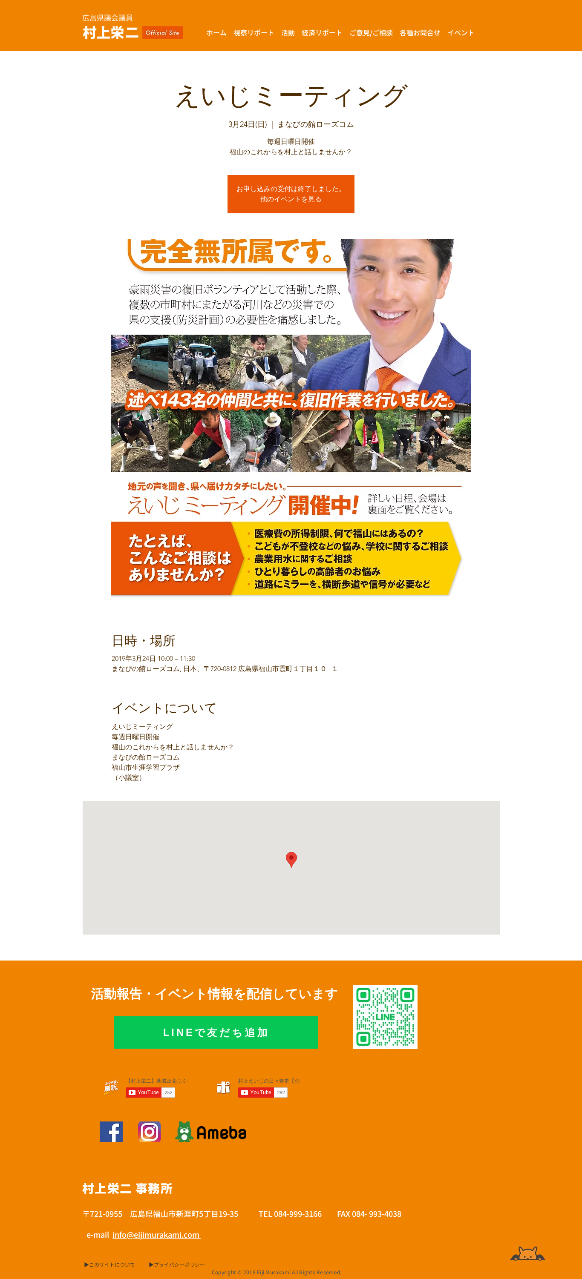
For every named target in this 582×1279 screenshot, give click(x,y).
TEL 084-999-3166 (290, 1214)
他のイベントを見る (291, 199)
